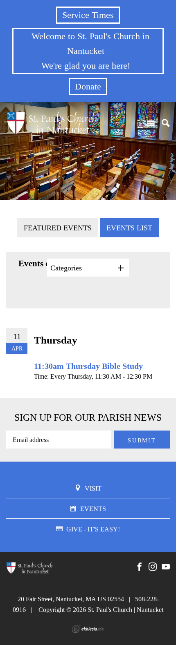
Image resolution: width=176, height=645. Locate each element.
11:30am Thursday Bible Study (88, 366)
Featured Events (58, 228)
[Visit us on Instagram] (153, 566)
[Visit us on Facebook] (139, 566)
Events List (129, 228)
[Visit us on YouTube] (166, 566)
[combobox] (88, 268)
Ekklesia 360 (88, 629)
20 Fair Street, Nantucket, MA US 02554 (71, 599)
